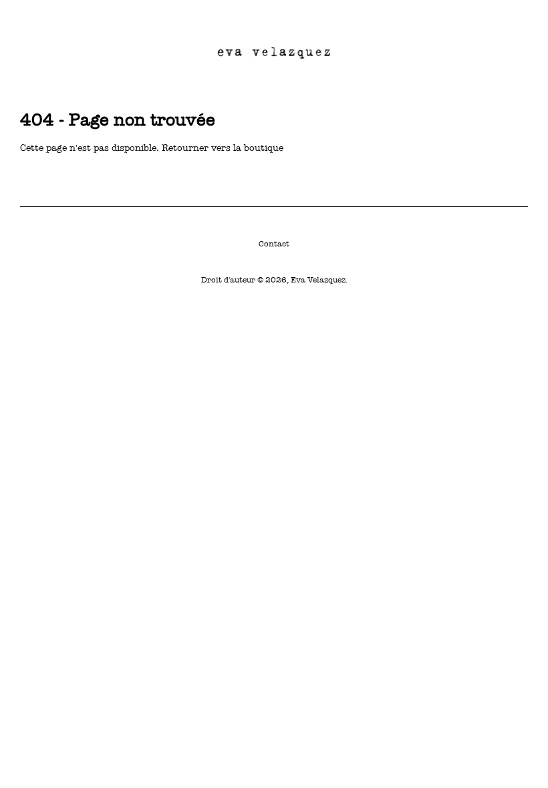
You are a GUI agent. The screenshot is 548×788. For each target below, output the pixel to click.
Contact (274, 243)
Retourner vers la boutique (222, 148)
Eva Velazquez (318, 279)
